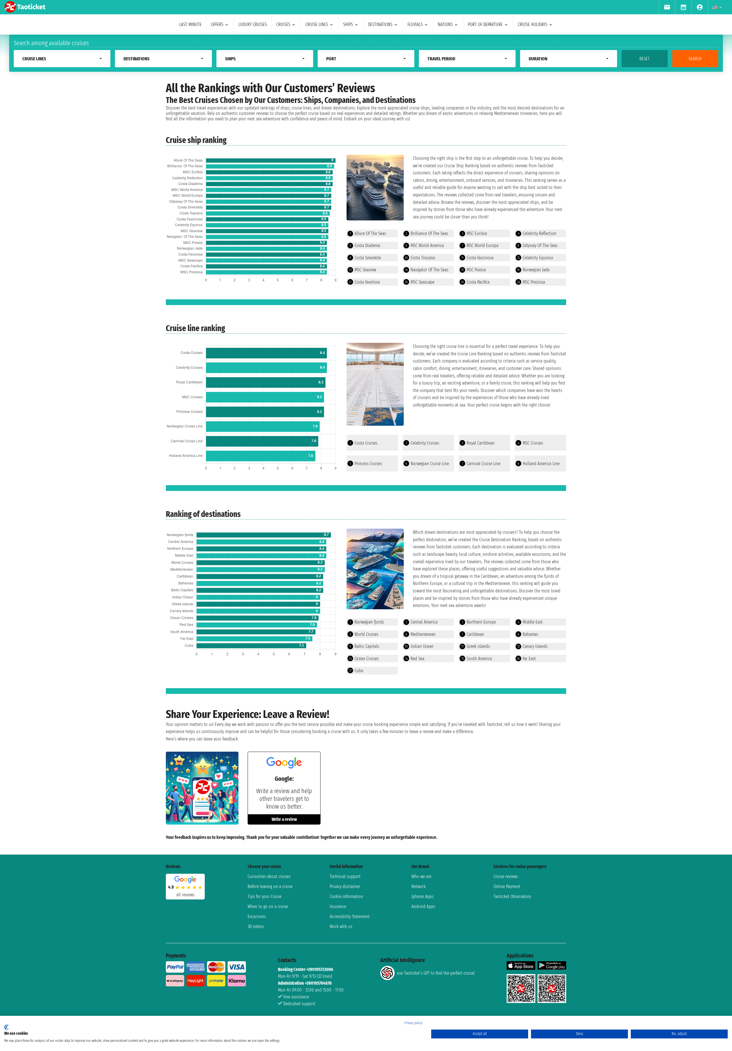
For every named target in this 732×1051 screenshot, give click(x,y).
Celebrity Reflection (537, 233)
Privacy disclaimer (345, 886)
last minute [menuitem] (190, 24)
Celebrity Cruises (422, 443)
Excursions (257, 916)
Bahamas (528, 634)
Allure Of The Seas (368, 233)
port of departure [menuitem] (485, 24)
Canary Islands (532, 646)
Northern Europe (479, 622)
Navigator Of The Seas (426, 269)
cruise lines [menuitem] (316, 24)
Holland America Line (539, 463)
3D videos (256, 926)
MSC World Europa (480, 245)
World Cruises (364, 634)
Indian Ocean (419, 646)
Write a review (284, 819)
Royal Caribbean (478, 443)
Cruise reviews (506, 876)
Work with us (341, 926)
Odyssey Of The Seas (538, 245)
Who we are (421, 876)
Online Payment (507, 886)
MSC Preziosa (531, 282)
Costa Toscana (420, 257)
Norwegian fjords (367, 622)
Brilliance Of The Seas (427, 233)
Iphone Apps (422, 896)
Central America (421, 622)
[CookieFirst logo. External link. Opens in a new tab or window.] (6, 1027)
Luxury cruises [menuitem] (252, 24)
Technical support (345, 876)
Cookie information (346, 896)
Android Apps (423, 906)
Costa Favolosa (364, 282)
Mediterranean (420, 634)
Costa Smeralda (365, 257)
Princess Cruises (366, 463)
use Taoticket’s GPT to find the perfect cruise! (436, 973)
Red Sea (414, 658)
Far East (526, 658)
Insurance (338, 906)
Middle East (530, 622)
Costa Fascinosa (477, 257)
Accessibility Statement (350, 916)
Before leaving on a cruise (270, 886)
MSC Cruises (530, 443)
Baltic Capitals (364, 646)
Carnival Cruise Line (481, 463)
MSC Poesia (473, 269)
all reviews (185, 894)
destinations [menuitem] (380, 24)
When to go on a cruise (268, 906)
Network (418, 886)
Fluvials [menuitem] (415, 24)
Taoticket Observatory (512, 896)
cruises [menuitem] (283, 24)
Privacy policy (413, 1023)
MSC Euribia (474, 233)
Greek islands (475, 646)
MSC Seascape (419, 282)
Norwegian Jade (533, 269)
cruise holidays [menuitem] (532, 24)
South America (476, 658)
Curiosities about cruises (269, 876)
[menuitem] (667, 7)
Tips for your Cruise (264, 896)
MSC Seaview (362, 269)
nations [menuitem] (445, 24)
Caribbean (473, 634)
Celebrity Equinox (535, 257)
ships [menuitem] (348, 24)
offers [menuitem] (217, 24)
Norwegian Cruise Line (427, 463)
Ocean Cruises (364, 658)
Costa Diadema (365, 245)
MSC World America (424, 245)
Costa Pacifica (475, 282)
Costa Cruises (363, 443)
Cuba (356, 670)
